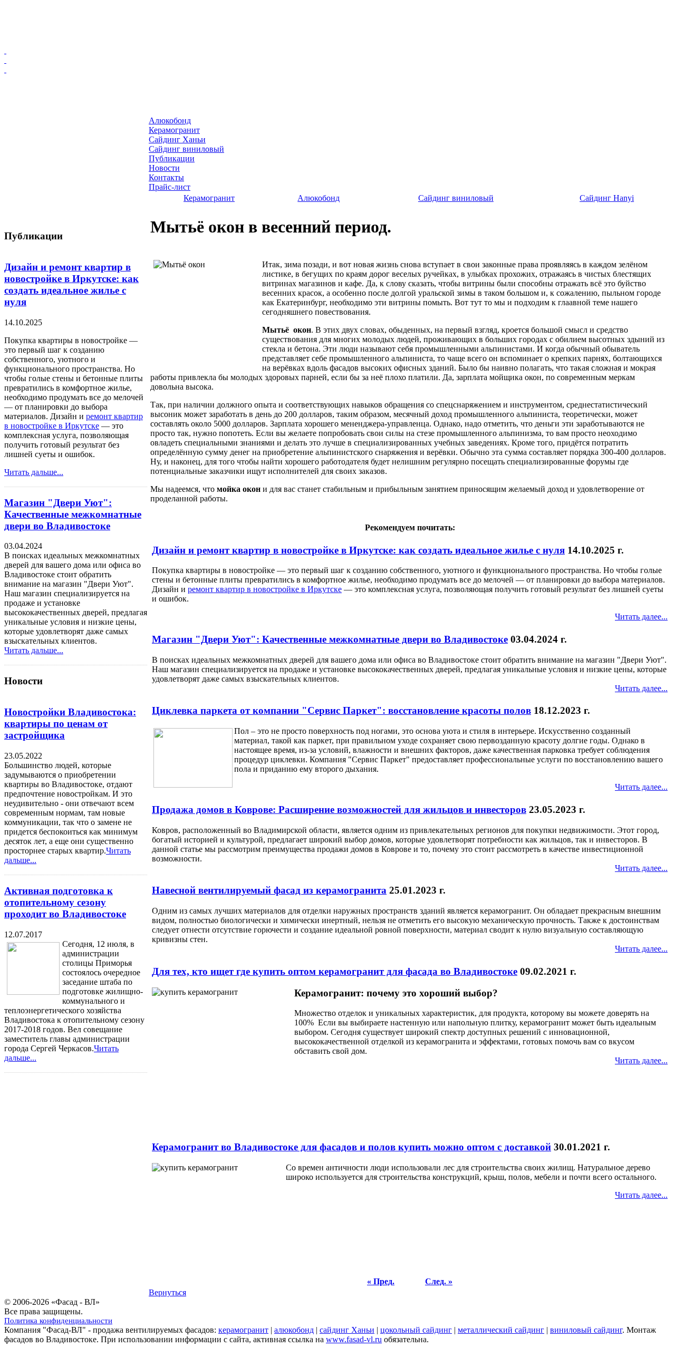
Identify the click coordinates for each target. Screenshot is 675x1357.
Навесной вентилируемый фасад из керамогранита (269, 890)
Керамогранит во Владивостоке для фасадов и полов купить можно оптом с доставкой (351, 1146)
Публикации (30, 176)
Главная (24, 113)
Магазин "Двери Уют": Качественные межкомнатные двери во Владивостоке (72, 514)
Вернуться (167, 1292)
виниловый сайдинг (586, 1329)
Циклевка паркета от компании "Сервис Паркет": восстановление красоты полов (341, 710)
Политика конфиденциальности (58, 1320)
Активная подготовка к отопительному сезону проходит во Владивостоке (65, 902)
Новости (24, 188)
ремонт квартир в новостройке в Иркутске (73, 421)
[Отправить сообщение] (337, 50)
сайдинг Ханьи (347, 1329)
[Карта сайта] (337, 60)
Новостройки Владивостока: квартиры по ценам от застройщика (70, 723)
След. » (438, 1281)
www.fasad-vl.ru (354, 1339)
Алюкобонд (29, 125)
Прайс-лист (29, 214)
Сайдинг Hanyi (607, 197)
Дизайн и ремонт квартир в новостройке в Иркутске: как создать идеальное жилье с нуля (71, 284)
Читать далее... (641, 616)
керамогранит (243, 1329)
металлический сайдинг (501, 1329)
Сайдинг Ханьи (34, 150)
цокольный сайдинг (416, 1329)
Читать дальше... (33, 472)
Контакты (26, 201)
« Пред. (380, 1281)
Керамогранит (33, 138)
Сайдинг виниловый (42, 163)
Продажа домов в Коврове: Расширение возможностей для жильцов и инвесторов (339, 809)
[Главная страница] (337, 69)
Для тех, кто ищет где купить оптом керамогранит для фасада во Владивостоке (334, 971)
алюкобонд (294, 1329)
